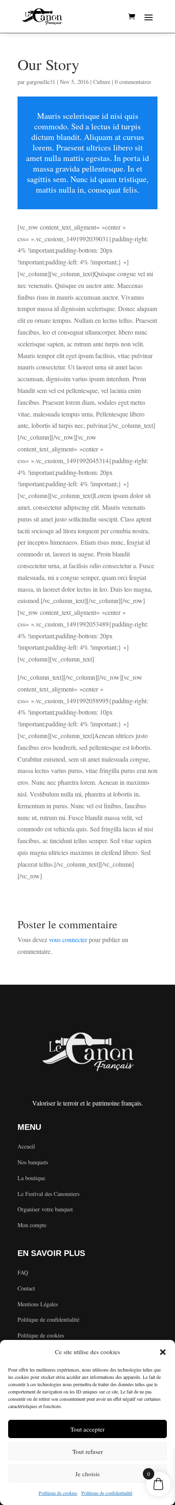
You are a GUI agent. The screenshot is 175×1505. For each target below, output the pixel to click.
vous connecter (68, 939)
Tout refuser (87, 1451)
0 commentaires (133, 82)
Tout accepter (87, 1429)
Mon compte (32, 1225)
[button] (163, 1352)
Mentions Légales (38, 1304)
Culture (101, 82)
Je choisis (87, 1474)
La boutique (31, 1178)
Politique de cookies (58, 1493)
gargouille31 (40, 82)
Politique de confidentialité (106, 1493)
